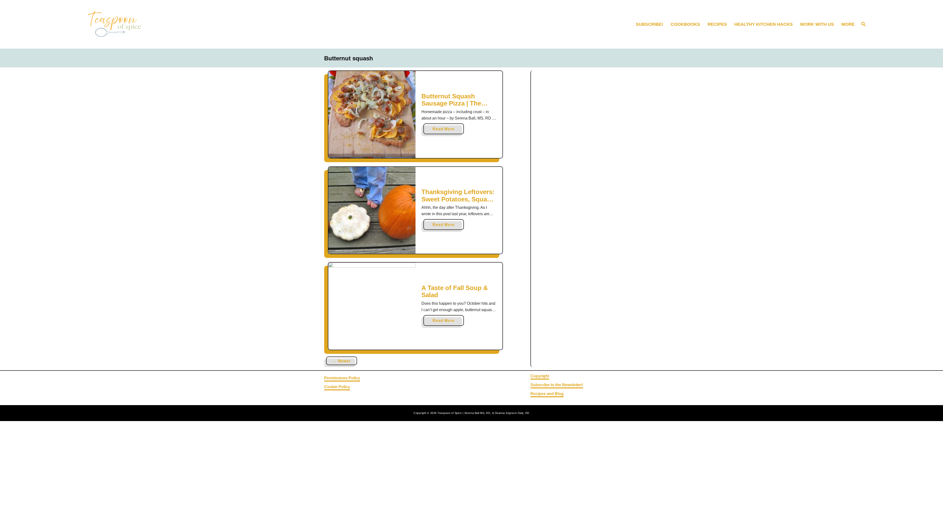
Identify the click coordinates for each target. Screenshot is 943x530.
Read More (444, 130)
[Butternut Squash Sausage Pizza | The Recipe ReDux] (372, 114)
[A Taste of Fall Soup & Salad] (372, 306)
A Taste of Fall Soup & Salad (454, 291)
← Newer (342, 361)
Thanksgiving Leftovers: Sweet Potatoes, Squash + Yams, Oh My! (458, 199)
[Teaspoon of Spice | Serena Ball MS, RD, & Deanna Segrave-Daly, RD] (178, 24)
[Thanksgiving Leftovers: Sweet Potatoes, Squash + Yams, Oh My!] (372, 210)
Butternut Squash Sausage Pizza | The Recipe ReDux (451, 103)
